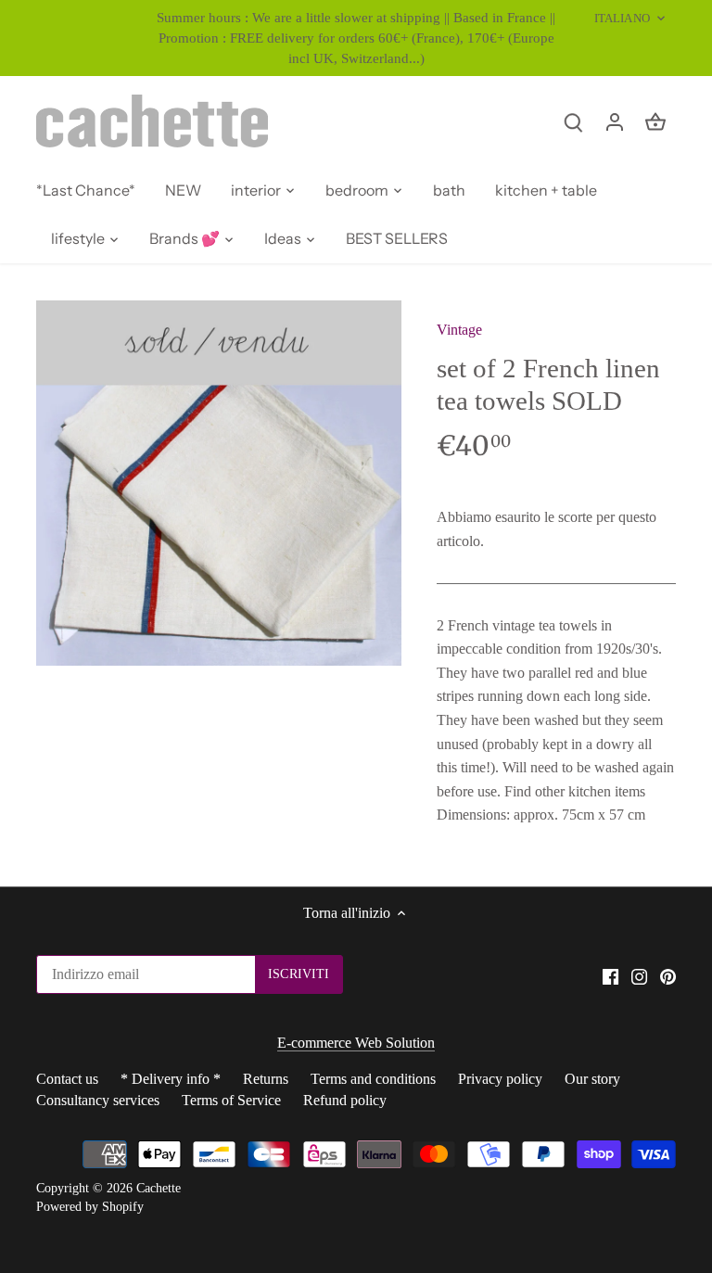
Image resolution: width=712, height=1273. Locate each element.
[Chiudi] (649, 1014)
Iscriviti (586, 1179)
